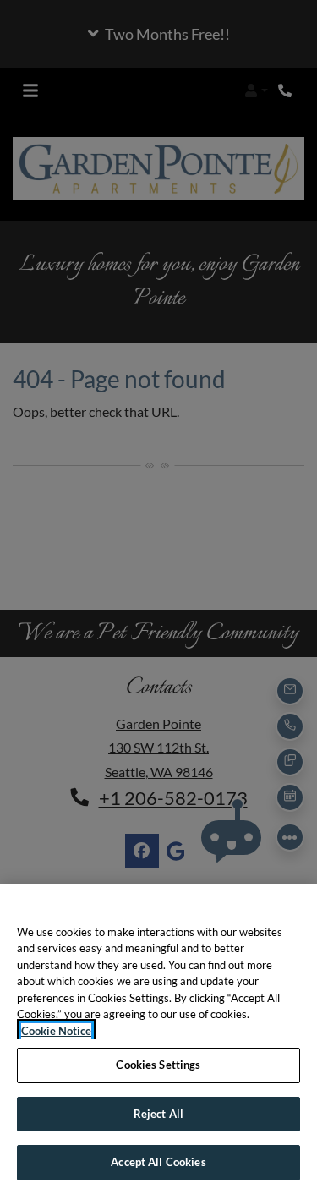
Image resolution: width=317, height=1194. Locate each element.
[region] (158, 1039)
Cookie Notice (56, 1031)
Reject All (158, 1113)
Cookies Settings (158, 1064)
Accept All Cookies (158, 1162)
